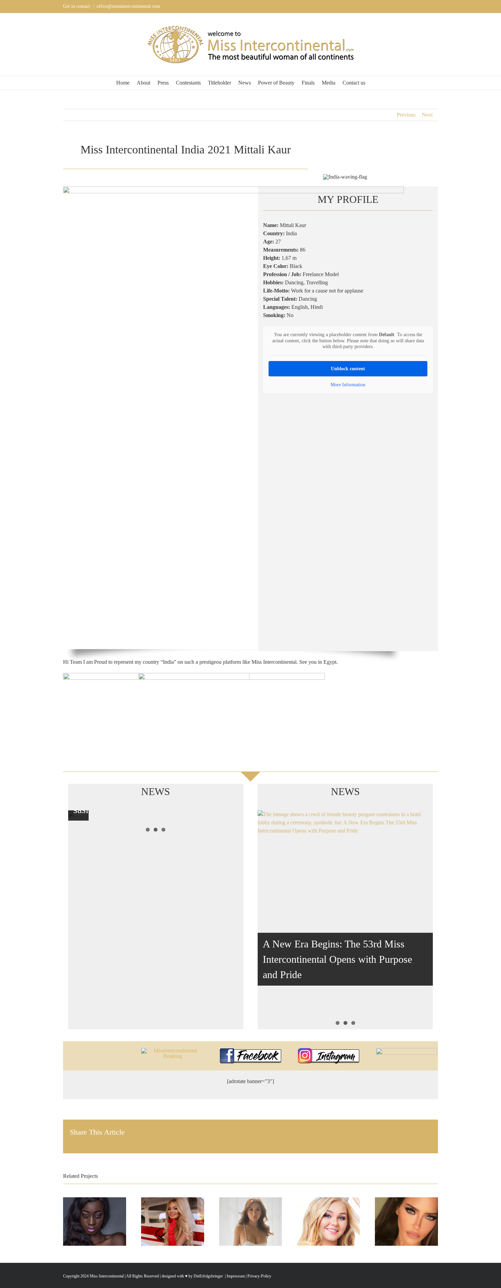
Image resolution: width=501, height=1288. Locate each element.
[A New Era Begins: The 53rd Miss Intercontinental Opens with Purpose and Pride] (345, 919)
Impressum (235, 1276)
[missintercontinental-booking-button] (172, 1050)
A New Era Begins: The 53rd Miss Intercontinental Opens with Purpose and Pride (337, 959)
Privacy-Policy (259, 1276)
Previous (406, 115)
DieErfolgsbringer (208, 1276)
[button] (375, 83)
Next (427, 115)
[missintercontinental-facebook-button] (250, 1050)
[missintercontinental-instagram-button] (328, 1050)
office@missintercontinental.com (128, 6)
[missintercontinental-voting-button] (406, 1050)
